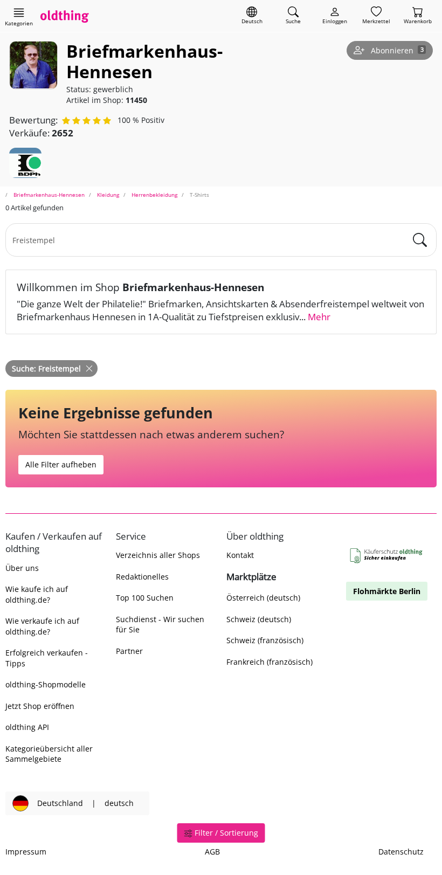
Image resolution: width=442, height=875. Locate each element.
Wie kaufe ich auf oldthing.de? (36, 594)
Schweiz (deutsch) (258, 619)
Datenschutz (401, 851)
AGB (212, 851)
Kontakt (240, 555)
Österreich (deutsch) (263, 597)
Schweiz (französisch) (264, 640)
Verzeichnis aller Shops (158, 555)
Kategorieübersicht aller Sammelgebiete (49, 753)
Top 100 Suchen (145, 597)
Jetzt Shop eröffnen (39, 706)
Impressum (25, 851)
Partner (129, 651)
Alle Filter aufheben (60, 464)
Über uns (22, 568)
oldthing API (27, 727)
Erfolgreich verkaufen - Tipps (46, 657)
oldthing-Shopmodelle (45, 684)
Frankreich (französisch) (269, 662)
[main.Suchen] (420, 240)
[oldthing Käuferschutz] (387, 556)
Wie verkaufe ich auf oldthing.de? (42, 626)
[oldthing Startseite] (64, 16)
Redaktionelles (142, 576)
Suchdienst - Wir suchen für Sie (160, 624)
